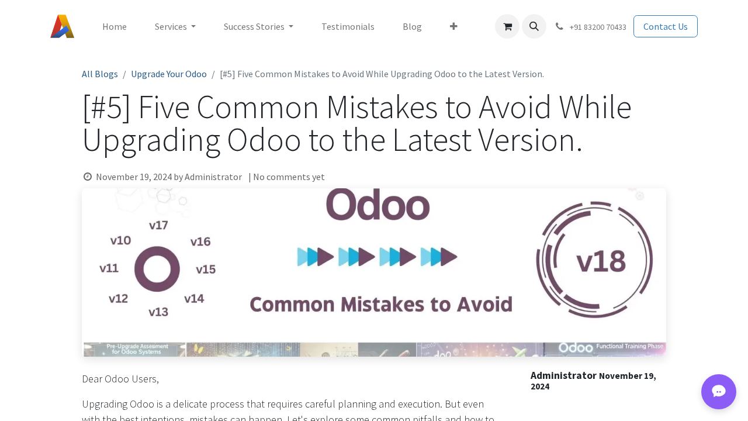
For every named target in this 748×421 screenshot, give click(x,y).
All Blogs (100, 74)
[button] (534, 26)
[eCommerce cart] (507, 26)
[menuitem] (114, 26)
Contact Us (665, 26)
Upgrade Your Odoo (169, 74)
